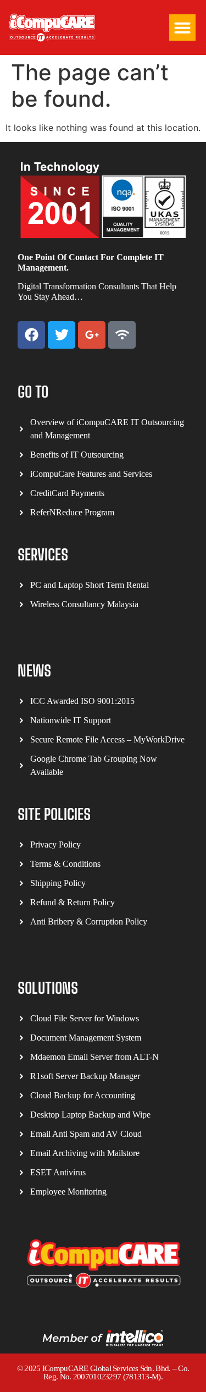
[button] (182, 27)
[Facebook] (31, 335)
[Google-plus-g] (91, 335)
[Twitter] (61, 335)
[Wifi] (122, 335)
